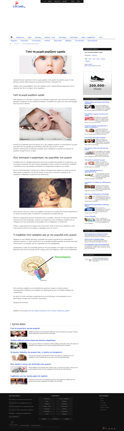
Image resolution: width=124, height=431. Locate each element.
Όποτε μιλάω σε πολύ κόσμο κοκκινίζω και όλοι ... (21, 399)
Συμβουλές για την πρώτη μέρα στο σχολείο (28, 376)
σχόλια (89, 64)
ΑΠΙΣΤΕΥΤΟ (57, 1)
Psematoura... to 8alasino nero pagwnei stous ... (20, 413)
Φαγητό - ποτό (50, 37)
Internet (47, 41)
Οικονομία (24, 41)
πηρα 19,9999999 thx (14, 416)
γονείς (98, 59)
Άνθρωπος (20, 37)
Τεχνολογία (58, 41)
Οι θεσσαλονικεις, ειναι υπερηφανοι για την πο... (20, 403)
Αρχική (102, 398)
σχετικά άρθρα (92, 65)
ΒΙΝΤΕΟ (67, 419)
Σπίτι (100, 37)
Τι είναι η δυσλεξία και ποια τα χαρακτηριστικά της (93, 171)
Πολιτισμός (74, 37)
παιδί (94, 59)
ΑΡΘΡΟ (50, 1)
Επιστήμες (62, 37)
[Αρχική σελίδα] (19, 8)
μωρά (90, 59)
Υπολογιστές (36, 41)
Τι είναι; (102, 400)
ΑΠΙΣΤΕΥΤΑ (56, 419)
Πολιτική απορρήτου (35, 425)
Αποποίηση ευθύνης (25, 425)
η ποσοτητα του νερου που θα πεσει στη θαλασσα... (21, 410)
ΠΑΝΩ (73, 1)
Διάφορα (68, 41)
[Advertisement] (62, 23)
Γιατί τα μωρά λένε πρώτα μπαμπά (25, 328)
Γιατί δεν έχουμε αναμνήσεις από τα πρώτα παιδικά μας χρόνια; (49, 311)
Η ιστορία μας (103, 405)
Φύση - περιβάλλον (88, 37)
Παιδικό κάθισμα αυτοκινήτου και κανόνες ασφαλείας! (33, 340)
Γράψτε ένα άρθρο (104, 407)
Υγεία (29, 37)
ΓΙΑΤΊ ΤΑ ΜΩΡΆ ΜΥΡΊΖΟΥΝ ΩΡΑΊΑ (30, 43)
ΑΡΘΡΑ (44, 419)
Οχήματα (14, 41)
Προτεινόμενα (92, 41)
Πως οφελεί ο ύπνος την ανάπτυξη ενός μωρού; (30, 364)
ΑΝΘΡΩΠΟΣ (17, 43)
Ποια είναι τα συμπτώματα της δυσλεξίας (97, 194)
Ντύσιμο (38, 37)
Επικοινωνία (103, 409)
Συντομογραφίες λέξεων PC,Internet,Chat (97, 244)
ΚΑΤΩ (78, 1)
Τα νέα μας (103, 403)
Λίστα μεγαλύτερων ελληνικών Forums (96, 234)
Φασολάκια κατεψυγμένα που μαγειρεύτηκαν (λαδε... (21, 406)
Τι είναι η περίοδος (90, 216)
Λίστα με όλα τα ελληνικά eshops (94, 239)
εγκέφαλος (87, 61)
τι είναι (101, 258)
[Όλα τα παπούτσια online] (97, 94)
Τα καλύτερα (79, 41)
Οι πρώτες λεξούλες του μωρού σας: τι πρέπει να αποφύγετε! (36, 352)
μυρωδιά (103, 59)
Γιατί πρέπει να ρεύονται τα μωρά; (95, 160)
